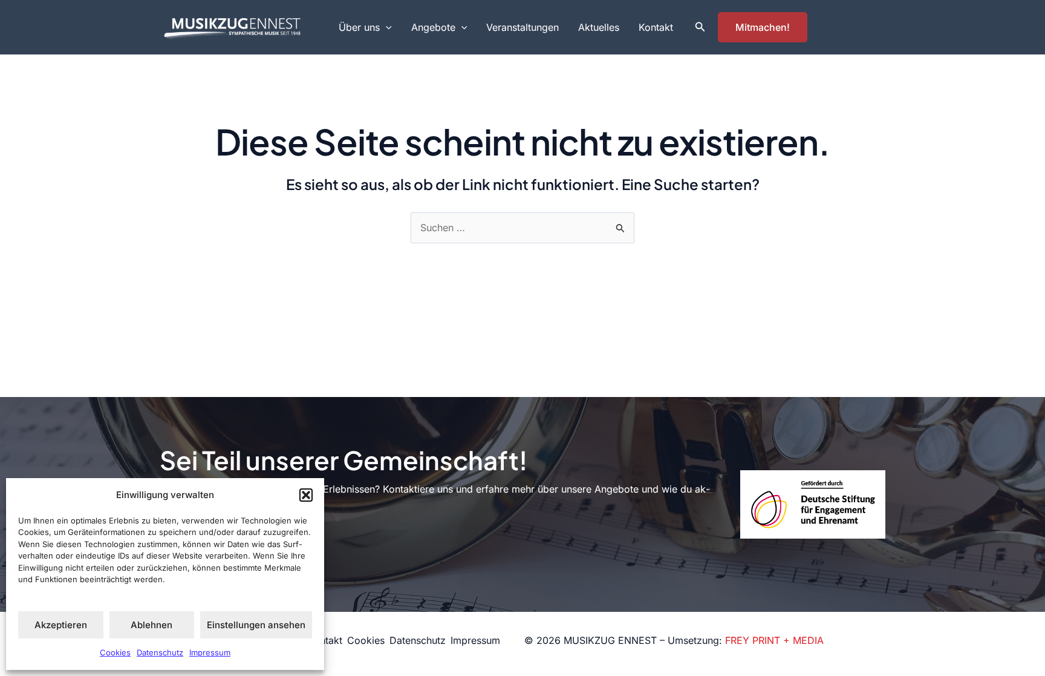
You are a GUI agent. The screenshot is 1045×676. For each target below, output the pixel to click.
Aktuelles (598, 27)
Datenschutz (160, 652)
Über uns (359, 27)
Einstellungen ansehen (256, 625)
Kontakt (656, 27)
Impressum (209, 652)
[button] (306, 495)
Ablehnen (151, 625)
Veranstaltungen (522, 27)
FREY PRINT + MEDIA (774, 640)
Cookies (115, 652)
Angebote (433, 27)
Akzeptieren (60, 625)
